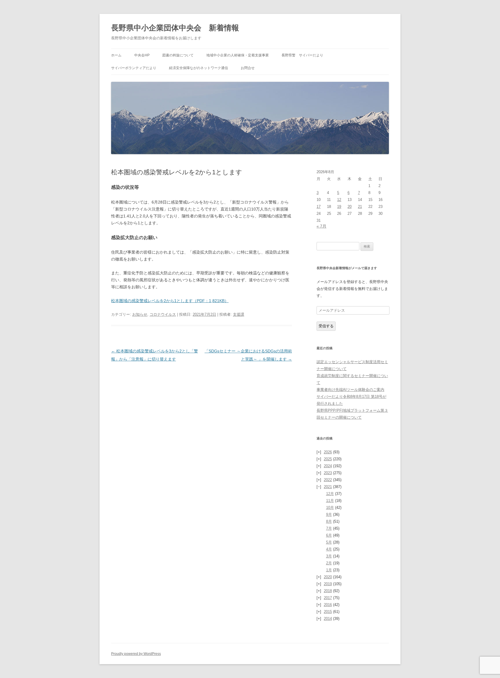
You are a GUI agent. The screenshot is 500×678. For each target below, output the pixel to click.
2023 (328, 473)
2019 (328, 584)
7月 (329, 528)
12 (339, 199)
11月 (330, 500)
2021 (328, 487)
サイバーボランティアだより (133, 68)
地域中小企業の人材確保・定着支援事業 (237, 55)
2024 (328, 466)
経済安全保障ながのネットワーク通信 (198, 68)
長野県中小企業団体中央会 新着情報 (175, 27)
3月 (329, 556)
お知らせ (139, 314)
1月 (329, 570)
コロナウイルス (163, 314)
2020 (328, 577)
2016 (328, 605)
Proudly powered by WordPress (136, 654)
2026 (328, 452)
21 (360, 206)
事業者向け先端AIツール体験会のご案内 (350, 389)
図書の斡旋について (178, 55)
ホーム (116, 55)
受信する (326, 326)
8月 (329, 521)
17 (319, 206)
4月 (329, 549)
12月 (330, 494)
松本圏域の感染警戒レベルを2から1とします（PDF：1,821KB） (170, 300)
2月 (329, 563)
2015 (328, 611)
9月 (329, 514)
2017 (328, 598)
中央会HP (142, 55)
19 (339, 206)
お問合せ (248, 68)
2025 (328, 459)
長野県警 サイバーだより (302, 55)
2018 (328, 591)
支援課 (238, 314)
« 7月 (321, 226)
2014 (328, 618)
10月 (330, 507)
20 (350, 206)
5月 (329, 542)
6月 (329, 535)
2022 (328, 480)
